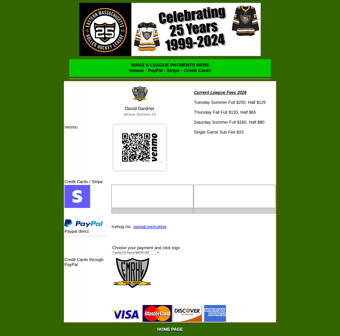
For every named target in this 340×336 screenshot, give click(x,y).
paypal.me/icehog (150, 226)
